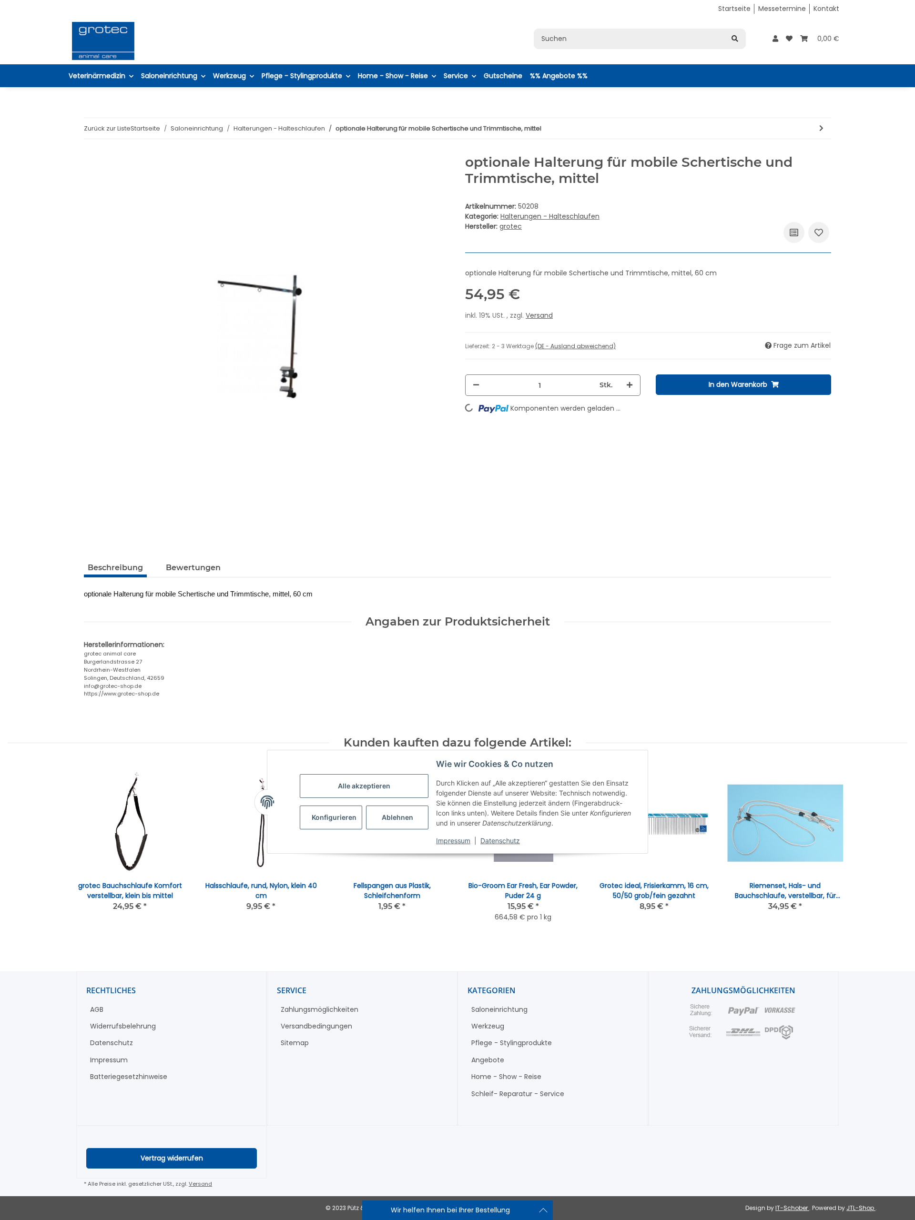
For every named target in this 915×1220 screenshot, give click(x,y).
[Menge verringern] (476, 385)
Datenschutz (500, 841)
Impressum (453, 841)
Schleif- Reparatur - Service (517, 1094)
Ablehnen (397, 818)
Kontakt (826, 8)
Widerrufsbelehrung (123, 1026)
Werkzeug (487, 1026)
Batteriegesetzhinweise (128, 1076)
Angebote (487, 1060)
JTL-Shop (860, 1208)
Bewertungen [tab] (193, 567)
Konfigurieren (334, 818)
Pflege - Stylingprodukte (511, 1043)
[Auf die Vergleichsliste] (793, 232)
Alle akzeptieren (364, 786)
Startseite (734, 8)
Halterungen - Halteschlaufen (550, 216)
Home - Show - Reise (506, 1076)
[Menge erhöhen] (629, 385)
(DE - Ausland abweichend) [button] (575, 346)
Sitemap (295, 1043)
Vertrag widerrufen (172, 1158)
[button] (775, 39)
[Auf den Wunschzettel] (818, 232)
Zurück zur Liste (107, 128)
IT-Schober (792, 1208)
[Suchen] (735, 39)
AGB (96, 1009)
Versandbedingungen (316, 1026)
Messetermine (782, 8)
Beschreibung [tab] (115, 567)
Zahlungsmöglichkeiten (319, 1009)
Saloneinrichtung (499, 1009)
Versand (539, 315)
